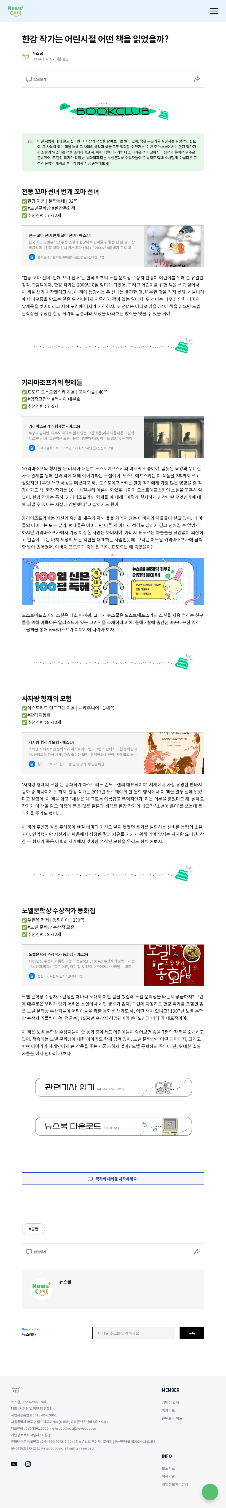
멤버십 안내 (170, 1402)
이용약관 (168, 1476)
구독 (192, 1333)
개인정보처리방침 (175, 1484)
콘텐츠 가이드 (172, 1418)
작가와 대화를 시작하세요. (116, 1178)
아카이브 (168, 1410)
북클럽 (33, 1228)
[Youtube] (14, 1464)
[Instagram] (28, 1465)
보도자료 (168, 1468)
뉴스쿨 (65, 1281)
